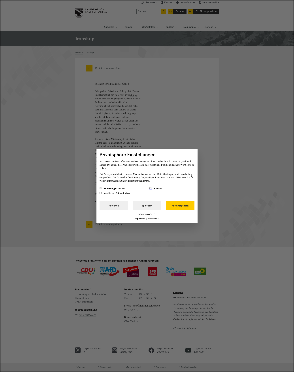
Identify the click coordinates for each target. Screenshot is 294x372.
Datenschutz (153, 218)
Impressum (140, 218)
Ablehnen (114, 205)
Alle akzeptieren (180, 205)
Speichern (147, 205)
